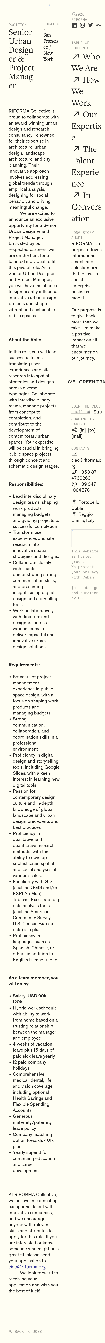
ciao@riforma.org (86, 460)
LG (80, 598)
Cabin (88, 577)
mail (77, 436)
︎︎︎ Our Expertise (86, 126)
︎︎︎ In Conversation (86, 206)
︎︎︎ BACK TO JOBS (25, 1331)
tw (91, 430)
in (82, 430)
